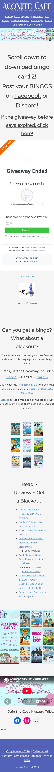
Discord (26, 105)
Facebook (27, 95)
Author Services (20, 20)
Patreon (21, 24)
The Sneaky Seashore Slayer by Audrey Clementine (31, 542)
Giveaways (37, 20)
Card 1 (11, 377)
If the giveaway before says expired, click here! (27, 125)
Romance (38, 16)
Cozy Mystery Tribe (18, 751)
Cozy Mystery (23, 16)
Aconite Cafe (22, 767)
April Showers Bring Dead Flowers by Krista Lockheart (32, 559)
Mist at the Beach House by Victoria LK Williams (30, 513)
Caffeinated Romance (28, 755)
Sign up (5, 399)
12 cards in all (28, 384)
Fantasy (9, 16)
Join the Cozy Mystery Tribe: (31, 711)
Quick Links (35, 24)
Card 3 (42, 377)
